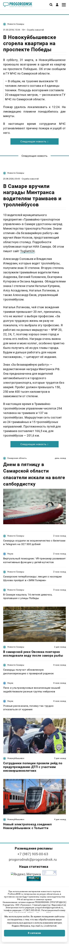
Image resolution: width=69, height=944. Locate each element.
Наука (10, 554)
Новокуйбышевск (15, 758)
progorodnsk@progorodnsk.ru (33, 859)
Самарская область (17, 458)
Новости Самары (15, 24)
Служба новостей (35, 30)
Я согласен (34, 933)
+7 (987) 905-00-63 (32, 854)
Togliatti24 (27, 251)
